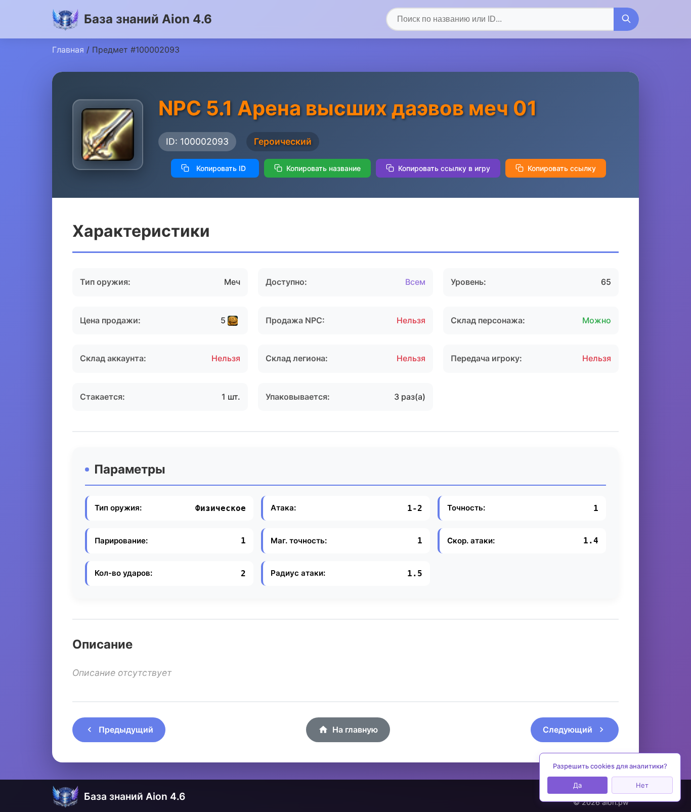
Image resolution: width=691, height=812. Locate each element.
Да (577, 785)
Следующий (567, 729)
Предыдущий (126, 729)
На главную (355, 729)
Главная (68, 50)
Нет (642, 785)
